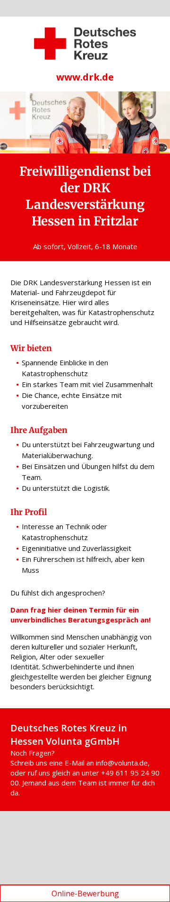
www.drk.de (85, 77)
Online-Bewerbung (85, 893)
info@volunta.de (122, 762)
